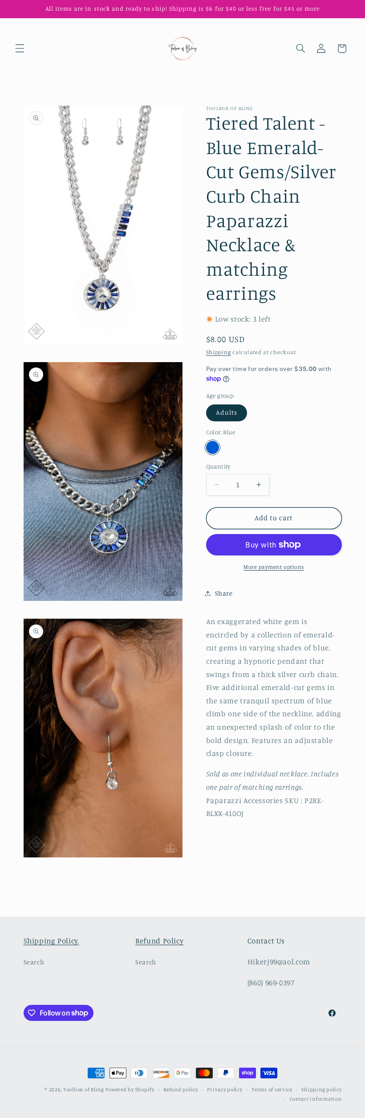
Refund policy (180, 1089)
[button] (19, 48)
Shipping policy (321, 1089)
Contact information (316, 1099)
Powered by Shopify (129, 1089)
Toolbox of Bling (83, 1089)
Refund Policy (159, 940)
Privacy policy (224, 1089)
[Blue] (212, 447)
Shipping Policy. (51, 940)
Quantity (218, 466)
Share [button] (224, 593)
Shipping (218, 352)
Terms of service (271, 1089)
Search (34, 962)
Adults (226, 412)
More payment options (273, 566)
